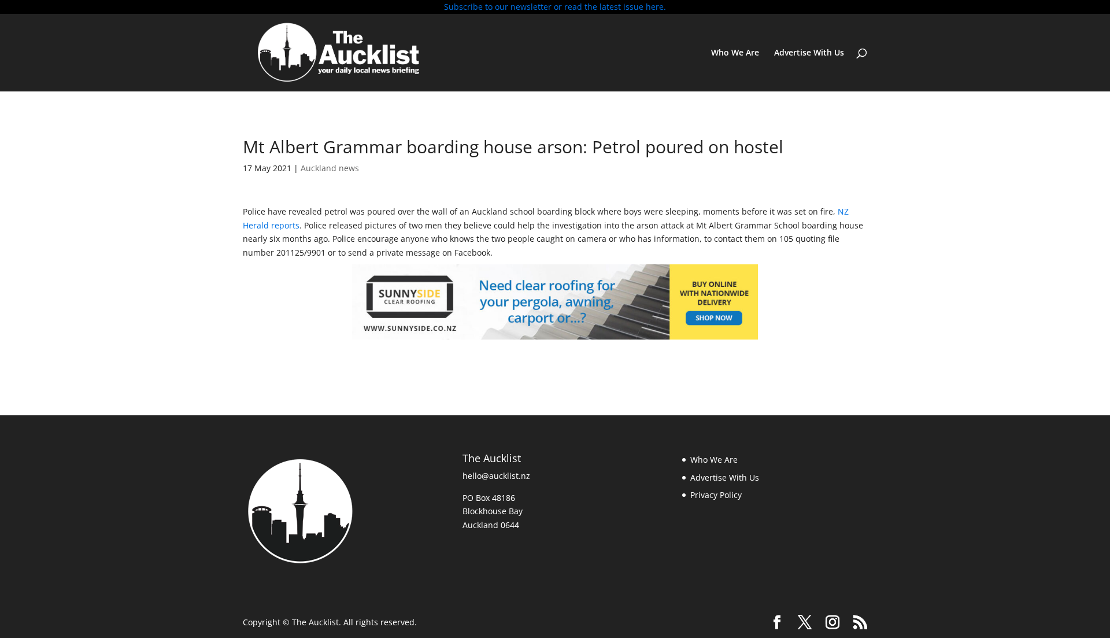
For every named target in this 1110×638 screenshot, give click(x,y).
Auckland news (330, 168)
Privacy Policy (716, 494)
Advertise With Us (809, 53)
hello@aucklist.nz (496, 475)
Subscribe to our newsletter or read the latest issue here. (555, 6)
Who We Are (735, 53)
